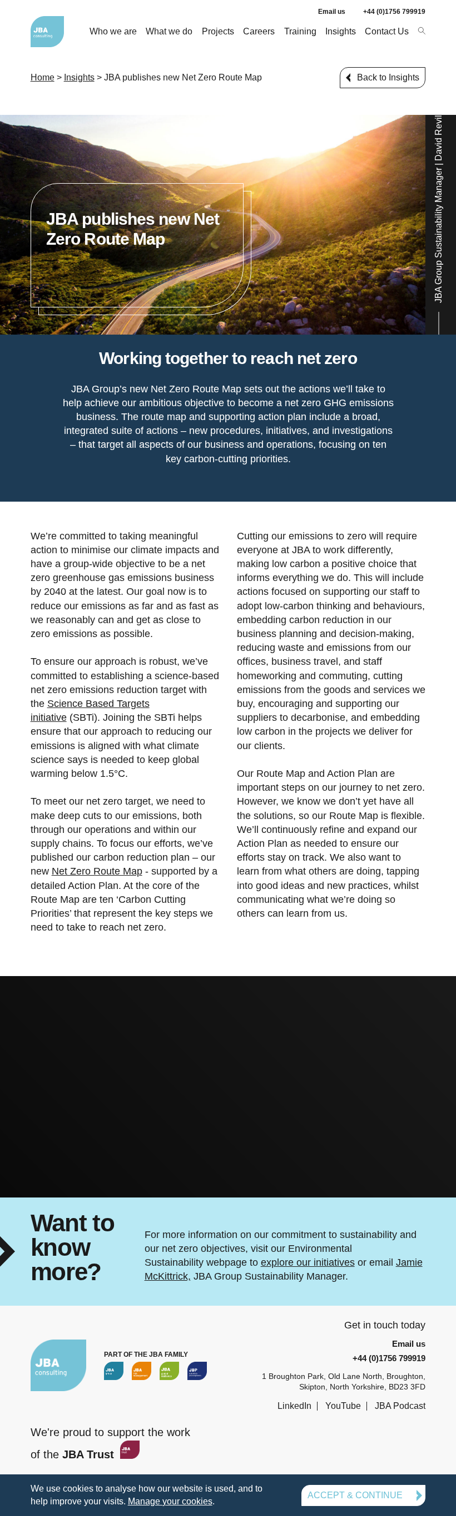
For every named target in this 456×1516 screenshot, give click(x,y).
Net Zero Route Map (97, 871)
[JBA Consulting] (47, 31)
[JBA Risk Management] (141, 1370)
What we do (169, 31)
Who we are (113, 31)
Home (42, 77)
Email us (331, 12)
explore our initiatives (308, 1262)
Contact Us (387, 31)
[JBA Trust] (128, 1455)
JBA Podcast (400, 1406)
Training (300, 31)
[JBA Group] (113, 1370)
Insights (340, 31)
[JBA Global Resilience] (169, 1370)
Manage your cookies (170, 1501)
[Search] (421, 30)
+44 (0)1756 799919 (394, 12)
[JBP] (197, 1370)
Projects (218, 31)
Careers (259, 31)
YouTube (343, 1406)
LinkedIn (294, 1406)
